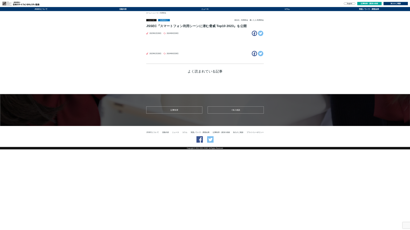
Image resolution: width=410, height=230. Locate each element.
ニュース (205, 9)
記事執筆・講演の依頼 (369, 3)
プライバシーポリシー (255, 132)
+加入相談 (235, 110)
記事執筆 (174, 110)
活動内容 (123, 9)
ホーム (148, 13)
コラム (287, 9)
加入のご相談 (396, 3)
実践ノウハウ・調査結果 (369, 9)
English (349, 3)
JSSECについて (41, 9)
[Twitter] (261, 33)
